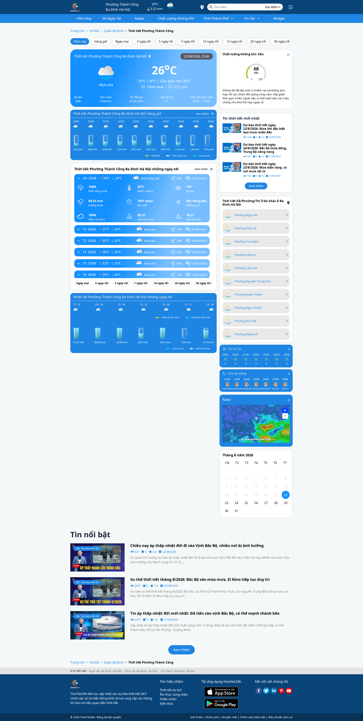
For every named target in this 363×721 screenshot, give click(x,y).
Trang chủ (77, 31)
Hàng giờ (100, 41)
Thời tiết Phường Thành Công (150, 31)
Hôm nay (79, 41)
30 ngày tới (282, 41)
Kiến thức (166, 704)
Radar (226, 399)
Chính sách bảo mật (252, 717)
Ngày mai (122, 41)
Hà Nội (94, 31)
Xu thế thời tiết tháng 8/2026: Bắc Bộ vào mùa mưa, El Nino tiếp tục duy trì (200, 579)
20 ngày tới (258, 41)
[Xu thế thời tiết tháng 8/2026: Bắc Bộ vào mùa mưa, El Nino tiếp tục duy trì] (97, 591)
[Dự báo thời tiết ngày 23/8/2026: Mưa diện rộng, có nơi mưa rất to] (232, 167)
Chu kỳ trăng (237, 373)
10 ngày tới (211, 41)
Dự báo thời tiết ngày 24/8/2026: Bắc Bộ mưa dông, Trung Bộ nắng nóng (265, 148)
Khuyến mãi (229, 717)
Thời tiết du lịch (171, 690)
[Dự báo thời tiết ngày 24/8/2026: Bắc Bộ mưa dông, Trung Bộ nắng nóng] (232, 147)
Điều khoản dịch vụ (280, 717)
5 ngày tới (166, 41)
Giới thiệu (196, 717)
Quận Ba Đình (114, 31)
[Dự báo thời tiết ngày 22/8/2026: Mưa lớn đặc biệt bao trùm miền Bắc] (232, 128)
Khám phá (212, 717)
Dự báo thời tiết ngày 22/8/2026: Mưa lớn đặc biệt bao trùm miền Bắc (264, 128)
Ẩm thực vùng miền (174, 694)
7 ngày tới (188, 41)
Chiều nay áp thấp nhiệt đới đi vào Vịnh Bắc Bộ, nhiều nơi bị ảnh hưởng (197, 545)
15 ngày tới (234, 41)
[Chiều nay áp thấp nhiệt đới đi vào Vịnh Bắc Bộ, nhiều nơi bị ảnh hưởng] (97, 557)
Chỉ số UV (234, 349)
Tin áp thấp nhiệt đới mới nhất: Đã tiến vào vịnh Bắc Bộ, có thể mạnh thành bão (204, 613)
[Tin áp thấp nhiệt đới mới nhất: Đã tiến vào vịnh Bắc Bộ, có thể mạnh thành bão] (97, 625)
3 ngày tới (144, 41)
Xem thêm (256, 186)
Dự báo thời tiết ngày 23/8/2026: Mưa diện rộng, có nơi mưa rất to (265, 167)
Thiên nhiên (168, 699)
